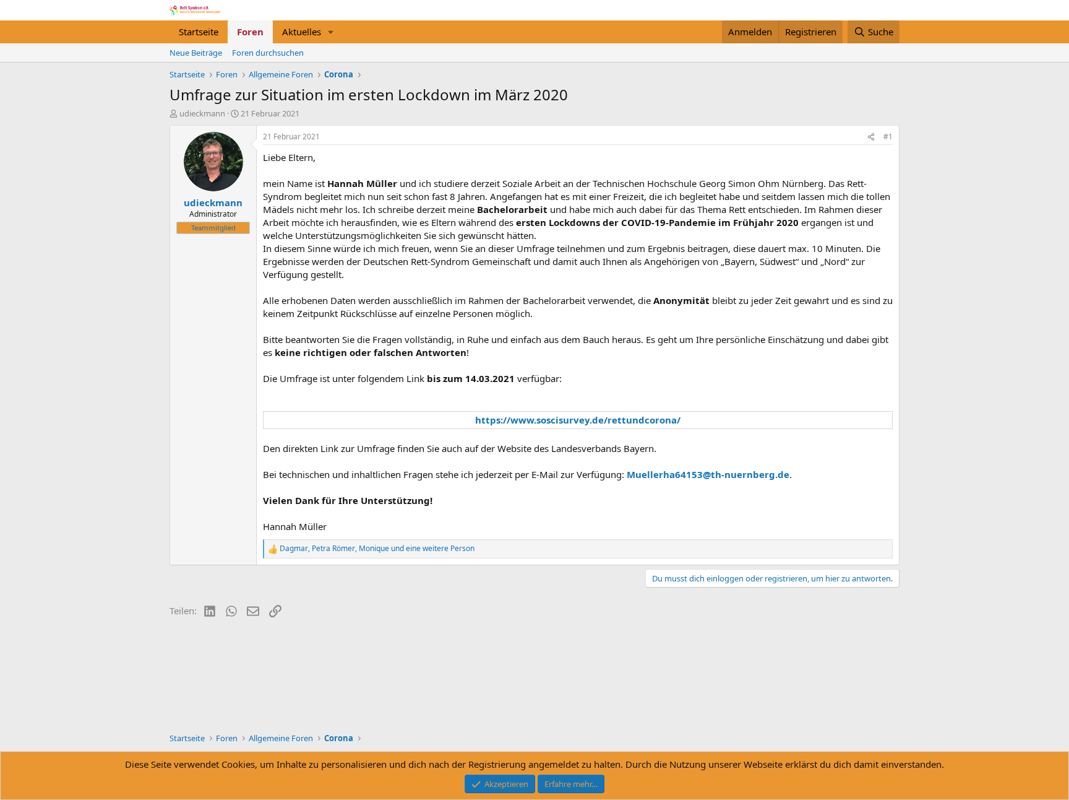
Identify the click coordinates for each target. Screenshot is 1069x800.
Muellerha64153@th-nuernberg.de (708, 474)
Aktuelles (301, 31)
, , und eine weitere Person (377, 549)
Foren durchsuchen (268, 52)
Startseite (198, 31)
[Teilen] (871, 137)
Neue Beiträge (196, 52)
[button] (331, 31)
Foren (250, 31)
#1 (888, 136)
